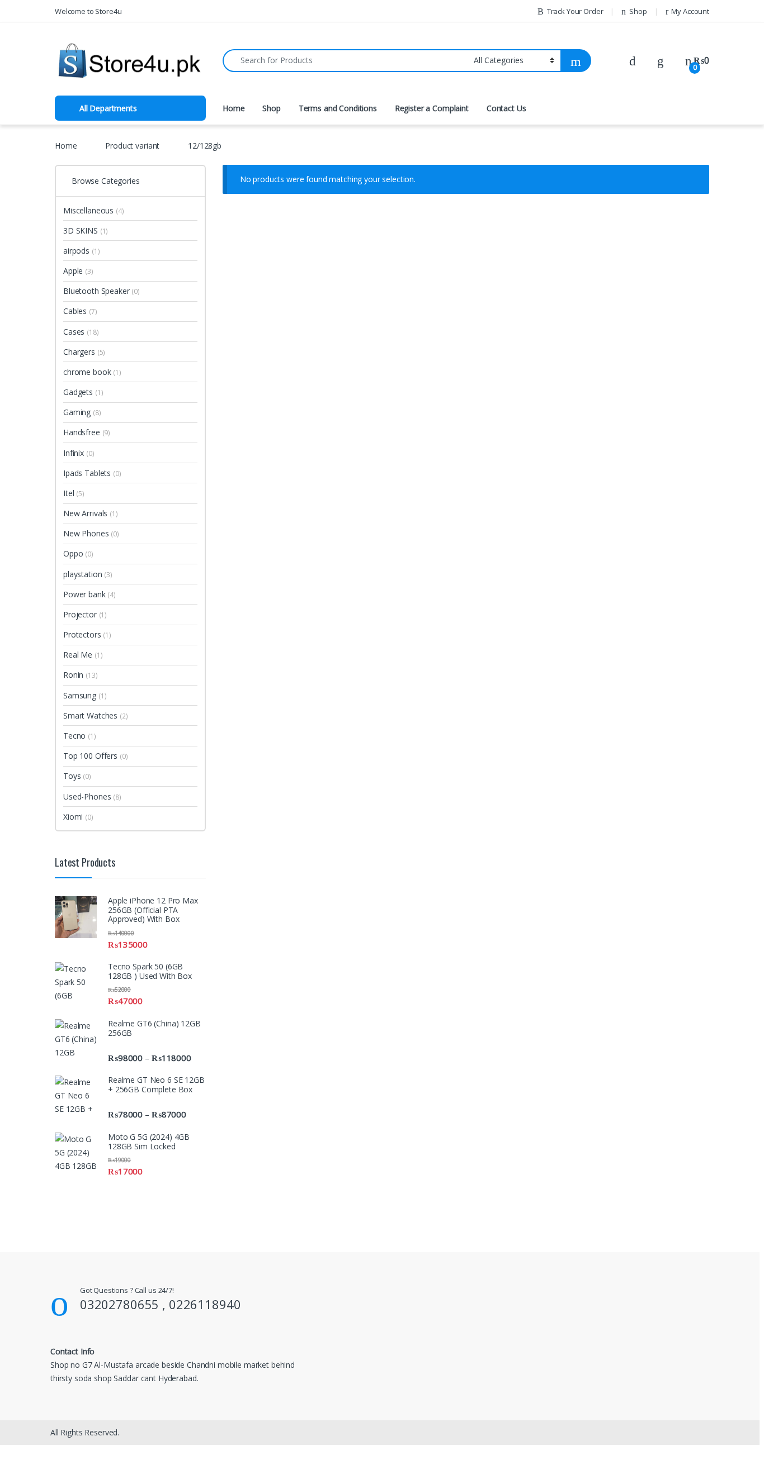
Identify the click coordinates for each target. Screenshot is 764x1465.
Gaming (82, 412)
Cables (80, 311)
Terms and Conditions (338, 108)
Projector (85, 614)
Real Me (82, 654)
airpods (81, 250)
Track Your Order (575, 11)
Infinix (78, 453)
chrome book (92, 372)
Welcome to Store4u (88, 11)
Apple (78, 270)
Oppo (78, 553)
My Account (690, 11)
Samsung (84, 695)
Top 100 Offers (95, 755)
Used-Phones (92, 796)
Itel (73, 493)
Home (233, 108)
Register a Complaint (432, 108)
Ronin (80, 674)
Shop (638, 11)
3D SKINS (85, 230)
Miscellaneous (93, 210)
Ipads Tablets (92, 473)
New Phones (91, 533)
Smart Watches (95, 715)
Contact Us (506, 108)
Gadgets (83, 392)
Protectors (87, 634)
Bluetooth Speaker (101, 291)
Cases (81, 331)
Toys (77, 775)
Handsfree (86, 432)
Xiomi (78, 816)
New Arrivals (90, 513)
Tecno (79, 735)
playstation (87, 574)
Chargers (84, 351)
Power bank (89, 594)
